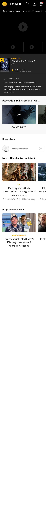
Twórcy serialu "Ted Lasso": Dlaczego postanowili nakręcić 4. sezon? (19, 242)
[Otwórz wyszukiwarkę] (27, 4)
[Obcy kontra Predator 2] (5, 65)
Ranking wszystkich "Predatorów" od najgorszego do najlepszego (19, 191)
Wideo (37, 11)
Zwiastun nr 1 (19, 126)
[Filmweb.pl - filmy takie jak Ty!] (11, 4)
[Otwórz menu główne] (41, 4)
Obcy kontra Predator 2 (23, 11)
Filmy (10, 11)
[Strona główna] (3, 11)
